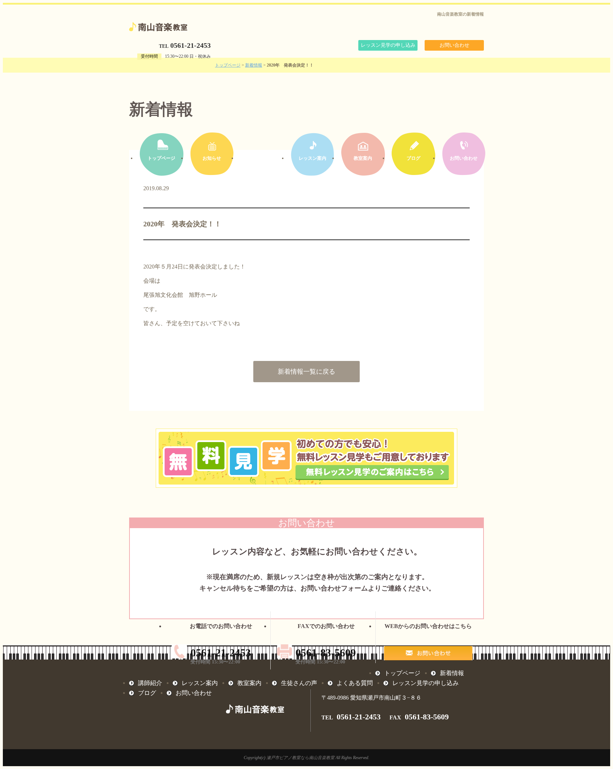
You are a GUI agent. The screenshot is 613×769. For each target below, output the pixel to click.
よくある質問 (355, 683)
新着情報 (253, 65)
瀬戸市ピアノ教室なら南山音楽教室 (300, 757)
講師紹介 (262, 158)
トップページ (228, 65)
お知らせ (212, 158)
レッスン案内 (312, 158)
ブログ (413, 158)
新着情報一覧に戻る (306, 371)
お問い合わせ (454, 45)
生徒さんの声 (299, 683)
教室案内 (363, 158)
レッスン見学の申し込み (388, 45)
